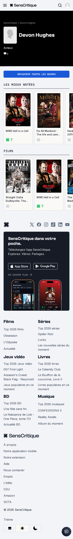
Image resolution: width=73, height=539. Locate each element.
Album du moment (50, 423)
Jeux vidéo (14, 357)
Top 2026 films (14, 329)
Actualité (9, 348)
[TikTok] (53, 225)
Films (9, 321)
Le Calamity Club (49, 369)
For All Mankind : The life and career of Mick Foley (48, 132)
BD (6, 396)
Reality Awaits (47, 417)
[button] (67, 5)
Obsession (10, 335)
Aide (6, 464)
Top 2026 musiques (51, 404)
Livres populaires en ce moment (53, 387)
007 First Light (13, 369)
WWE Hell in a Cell (17, 130)
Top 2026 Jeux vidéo (18, 363)
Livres (44, 357)
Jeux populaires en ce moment (19, 387)
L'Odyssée (10, 342)
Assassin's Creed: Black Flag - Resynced (19, 377)
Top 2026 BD (12, 403)
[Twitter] (32, 225)
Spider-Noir (46, 334)
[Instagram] (46, 225)
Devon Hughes (27, 23)
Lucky (42, 339)
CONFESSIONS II (50, 410)
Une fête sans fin (15, 409)
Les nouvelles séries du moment (53, 347)
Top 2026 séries (49, 328)
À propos (10, 444)
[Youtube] (67, 225)
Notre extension (14, 457)
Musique (46, 396)
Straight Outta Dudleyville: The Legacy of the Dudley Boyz (16, 199)
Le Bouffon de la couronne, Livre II (50, 377)
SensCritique (10, 23)
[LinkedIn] (60, 225)
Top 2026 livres (48, 363)
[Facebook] (39, 225)
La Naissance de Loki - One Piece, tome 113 (19, 417)
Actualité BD (12, 424)
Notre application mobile (20, 451)
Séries (44, 321)
